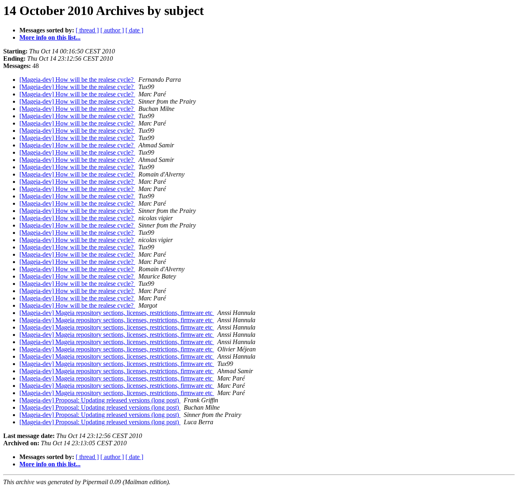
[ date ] (134, 30)
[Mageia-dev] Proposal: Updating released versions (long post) (99, 400)
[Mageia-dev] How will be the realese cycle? (77, 79)
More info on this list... (50, 37)
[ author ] (112, 30)
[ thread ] (87, 30)
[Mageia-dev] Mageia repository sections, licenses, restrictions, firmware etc (116, 312)
